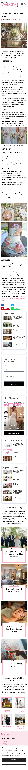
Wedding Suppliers (20, 728)
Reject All (14, 767)
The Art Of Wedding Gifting (18, 343)
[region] (14, 757)
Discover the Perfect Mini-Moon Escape (18, 330)
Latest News (5, 21)
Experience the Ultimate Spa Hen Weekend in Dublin (19, 337)
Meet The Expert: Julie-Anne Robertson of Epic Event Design (13, 298)
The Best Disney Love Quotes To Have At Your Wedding (19, 485)
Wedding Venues (7, 711)
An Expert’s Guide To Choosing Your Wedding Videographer (18, 324)
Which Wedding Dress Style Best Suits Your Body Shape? (18, 471)
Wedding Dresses (20, 711)
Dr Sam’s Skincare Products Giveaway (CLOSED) (18, 444)
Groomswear (7, 727)
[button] (22, 4)
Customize (14, 763)
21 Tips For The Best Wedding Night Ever (18, 497)
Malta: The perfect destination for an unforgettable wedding (17, 318)
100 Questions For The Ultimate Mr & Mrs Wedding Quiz (18, 478)
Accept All (14, 759)
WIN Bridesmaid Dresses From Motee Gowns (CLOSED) (18, 458)
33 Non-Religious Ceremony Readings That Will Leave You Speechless (18, 492)
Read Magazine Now (14, 433)
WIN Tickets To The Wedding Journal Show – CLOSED (19, 451)
